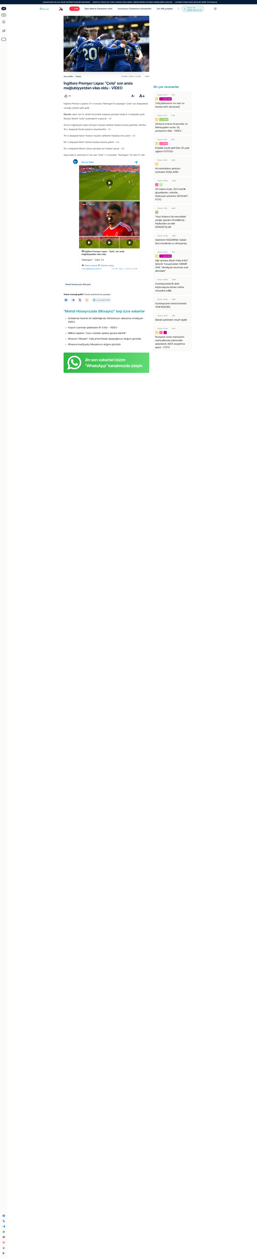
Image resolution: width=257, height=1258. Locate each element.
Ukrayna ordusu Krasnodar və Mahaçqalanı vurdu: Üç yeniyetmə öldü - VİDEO (171, 127)
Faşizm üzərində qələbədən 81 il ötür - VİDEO (92, 327)
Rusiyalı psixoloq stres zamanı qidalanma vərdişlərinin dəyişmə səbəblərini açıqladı (100, 2)
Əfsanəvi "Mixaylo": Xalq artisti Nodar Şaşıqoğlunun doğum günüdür (104, 338)
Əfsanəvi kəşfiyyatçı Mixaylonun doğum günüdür (94, 344)
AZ (4, 8)
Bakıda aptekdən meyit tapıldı (171, 319)
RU (4, 15)
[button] (178, 8)
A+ (142, 96)
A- (133, 96)
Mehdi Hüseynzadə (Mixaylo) (78, 284)
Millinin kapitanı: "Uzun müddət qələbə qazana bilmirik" (97, 333)
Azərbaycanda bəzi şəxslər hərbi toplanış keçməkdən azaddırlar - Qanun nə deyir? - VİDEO (185, 2)
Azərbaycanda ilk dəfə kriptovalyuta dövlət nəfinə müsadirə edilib (169, 287)
